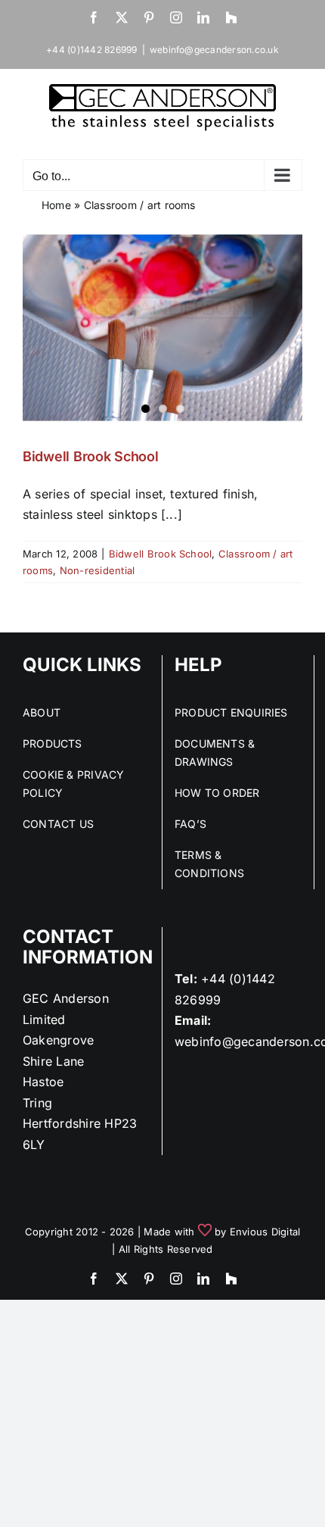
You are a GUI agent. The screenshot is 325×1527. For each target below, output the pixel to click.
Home (56, 204)
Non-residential (97, 570)
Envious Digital (265, 1232)
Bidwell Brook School (91, 456)
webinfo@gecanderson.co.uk (214, 49)
